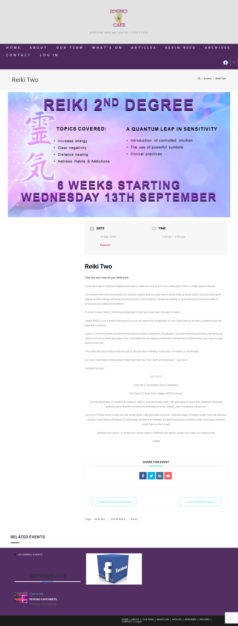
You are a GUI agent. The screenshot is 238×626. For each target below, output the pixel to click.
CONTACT (127, 621)
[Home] (199, 78)
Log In (139, 621)
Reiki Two (221, 78)
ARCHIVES (205, 619)
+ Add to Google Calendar (114, 502)
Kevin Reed (118, 519)
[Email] (168, 475)
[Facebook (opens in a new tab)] (225, 62)
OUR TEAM (148, 619)
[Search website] (234, 63)
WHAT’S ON (163, 619)
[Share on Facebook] (143, 475)
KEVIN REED (190, 619)
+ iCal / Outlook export (200, 502)
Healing (99, 519)
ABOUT (135, 619)
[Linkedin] (159, 475)
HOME (125, 619)
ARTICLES (176, 619)
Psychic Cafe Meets (43, 599)
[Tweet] (151, 475)
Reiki (134, 519)
